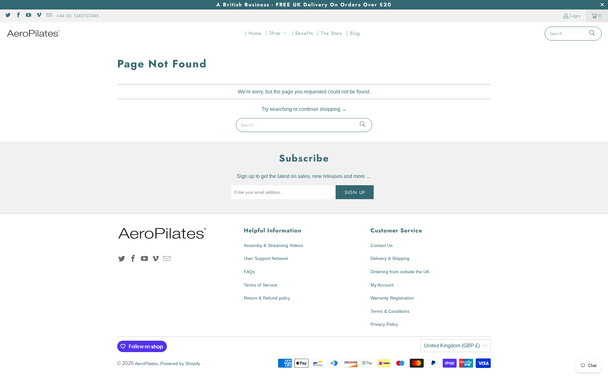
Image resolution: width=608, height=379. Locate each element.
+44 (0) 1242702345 (77, 16)
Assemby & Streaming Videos (273, 245)
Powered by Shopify (180, 363)
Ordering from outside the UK (399, 271)
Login (575, 16)
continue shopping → (323, 109)
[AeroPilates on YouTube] (28, 16)
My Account (382, 284)
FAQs (249, 271)
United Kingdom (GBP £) (452, 345)
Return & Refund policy (267, 297)
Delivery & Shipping (389, 258)
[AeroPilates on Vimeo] (38, 16)
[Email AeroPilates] (49, 16)
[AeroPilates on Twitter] (7, 16)
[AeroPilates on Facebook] (18, 16)
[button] (277, 33)
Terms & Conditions (389, 311)
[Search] (592, 34)
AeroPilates (146, 363)
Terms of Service (260, 284)
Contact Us (381, 245)
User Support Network (266, 258)
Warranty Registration (392, 297)
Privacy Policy (384, 324)
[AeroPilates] (33, 33)
